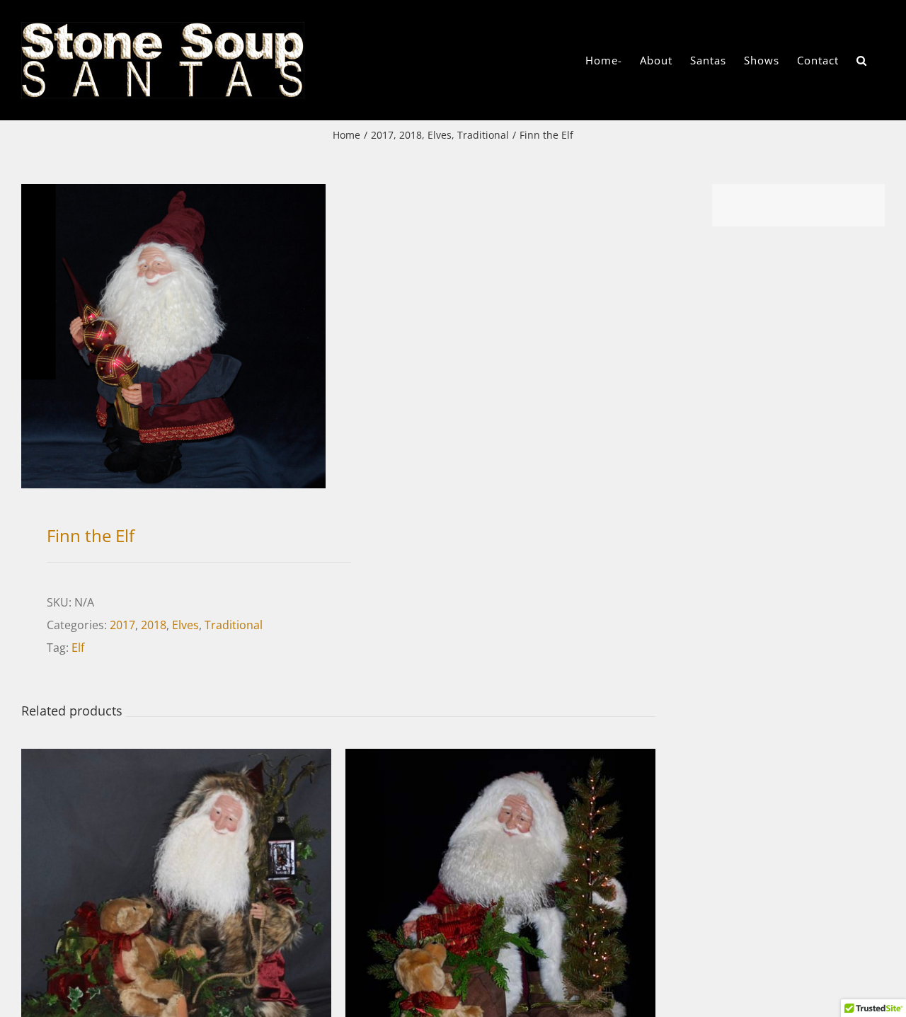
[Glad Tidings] (500, 760)
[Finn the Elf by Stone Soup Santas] (173, 336)
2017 (122, 625)
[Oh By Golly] (176, 760)
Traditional (234, 625)
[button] (861, 60)
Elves (185, 625)
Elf (77, 647)
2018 (153, 625)
